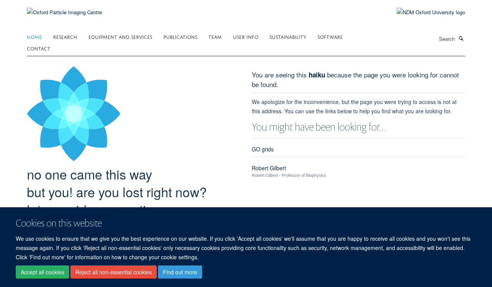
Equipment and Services (120, 36)
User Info (245, 36)
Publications (180, 36)
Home (34, 36)
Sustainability (287, 36)
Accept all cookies (42, 272)
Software (330, 36)
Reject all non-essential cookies (113, 272)
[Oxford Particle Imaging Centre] (64, 11)
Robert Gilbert (269, 168)
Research (65, 36)
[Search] (461, 38)
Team (215, 36)
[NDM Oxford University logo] (425, 12)
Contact (38, 48)
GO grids (263, 149)
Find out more (180, 272)
